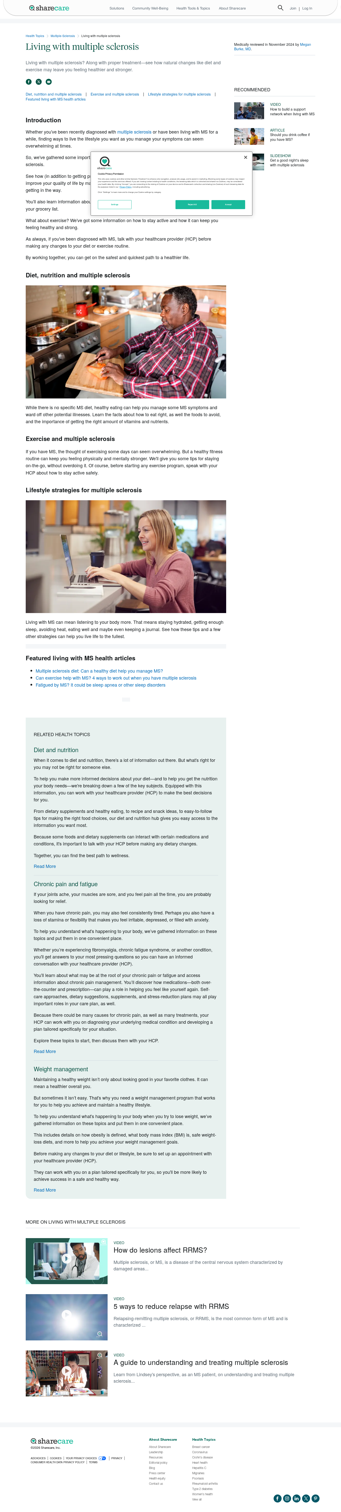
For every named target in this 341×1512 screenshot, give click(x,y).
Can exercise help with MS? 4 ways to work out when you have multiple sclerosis (116, 677)
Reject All (192, 204)
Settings (115, 204)
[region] (171, 183)
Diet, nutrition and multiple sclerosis (54, 94)
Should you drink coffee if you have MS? (290, 137)
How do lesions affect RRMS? (160, 1250)
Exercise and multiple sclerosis (115, 94)
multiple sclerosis (134, 131)
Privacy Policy (126, 187)
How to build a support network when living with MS (292, 111)
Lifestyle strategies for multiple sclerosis (179, 94)
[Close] (245, 157)
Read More (45, 866)
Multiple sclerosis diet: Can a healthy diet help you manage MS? (99, 670)
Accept (228, 204)
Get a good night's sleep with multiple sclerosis (289, 162)
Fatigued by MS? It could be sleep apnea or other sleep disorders (101, 684)
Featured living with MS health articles (56, 99)
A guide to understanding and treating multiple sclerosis (201, 1362)
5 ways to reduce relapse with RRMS (171, 1306)
